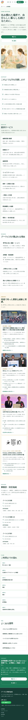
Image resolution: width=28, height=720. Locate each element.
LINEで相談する (5, 702)
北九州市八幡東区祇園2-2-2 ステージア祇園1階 (14, 519)
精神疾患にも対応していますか (10, 643)
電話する (14, 36)
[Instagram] (10, 2)
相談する (19, 2)
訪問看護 (3, 709)
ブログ (2, 716)
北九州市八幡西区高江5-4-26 (10, 536)
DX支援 (2, 712)
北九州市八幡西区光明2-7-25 (10, 503)
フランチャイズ (4, 710)
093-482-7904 (7, 522)
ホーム (3, 6)
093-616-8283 (7, 539)
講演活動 (3, 714)
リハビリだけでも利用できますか (10, 638)
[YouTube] (15, 2)
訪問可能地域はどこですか (9, 648)
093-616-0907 (7, 506)
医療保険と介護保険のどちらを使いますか (12, 633)
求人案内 (14, 40)
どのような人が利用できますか (10, 629)
